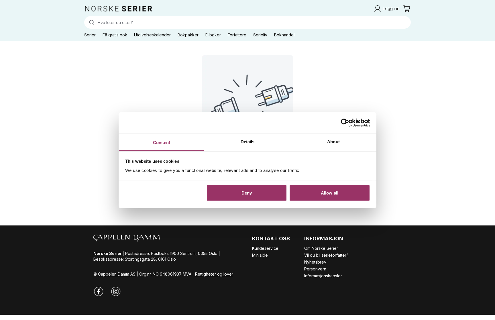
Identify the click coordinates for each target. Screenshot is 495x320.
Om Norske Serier (321, 248)
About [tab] (333, 141)
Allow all (329, 193)
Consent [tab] (161, 142)
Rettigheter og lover (214, 274)
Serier (90, 34)
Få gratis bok (115, 34)
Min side (260, 255)
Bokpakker (188, 34)
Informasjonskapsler (323, 275)
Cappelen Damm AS (116, 274)
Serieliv (260, 34)
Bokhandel (284, 34)
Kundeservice (265, 248)
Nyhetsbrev (315, 262)
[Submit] (91, 22)
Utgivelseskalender (152, 34)
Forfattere (237, 34)
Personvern (315, 268)
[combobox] (247, 22)
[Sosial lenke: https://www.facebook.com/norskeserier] (98, 291)
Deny (246, 193)
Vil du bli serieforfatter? (326, 255)
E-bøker (213, 34)
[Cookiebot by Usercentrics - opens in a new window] (345, 123)
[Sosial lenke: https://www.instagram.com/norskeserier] (116, 291)
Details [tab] (248, 141)
